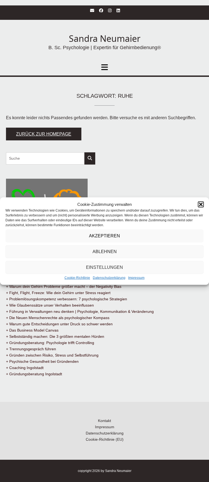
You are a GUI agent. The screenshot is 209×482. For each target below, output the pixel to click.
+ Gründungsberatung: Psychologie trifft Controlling (50, 343)
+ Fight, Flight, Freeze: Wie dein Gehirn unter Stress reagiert (58, 293)
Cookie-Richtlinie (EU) (105, 439)
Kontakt (104, 420)
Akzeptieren (104, 236)
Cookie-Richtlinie (77, 278)
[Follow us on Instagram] (110, 10)
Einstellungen (104, 267)
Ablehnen (105, 251)
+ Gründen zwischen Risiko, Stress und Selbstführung (52, 355)
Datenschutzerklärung (109, 278)
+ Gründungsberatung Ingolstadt (34, 374)
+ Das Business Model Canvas (32, 330)
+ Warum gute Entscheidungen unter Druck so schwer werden (59, 324)
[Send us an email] (92, 10)
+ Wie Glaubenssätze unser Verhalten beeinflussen (50, 305)
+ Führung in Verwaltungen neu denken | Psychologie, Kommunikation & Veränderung (80, 311)
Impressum (136, 278)
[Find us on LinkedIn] (118, 10)
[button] (201, 204)
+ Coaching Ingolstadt (25, 368)
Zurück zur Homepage (43, 134)
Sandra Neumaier (104, 38)
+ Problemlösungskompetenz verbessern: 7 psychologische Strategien (66, 299)
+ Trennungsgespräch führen (31, 349)
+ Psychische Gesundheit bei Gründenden (42, 361)
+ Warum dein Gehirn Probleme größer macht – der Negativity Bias (63, 286)
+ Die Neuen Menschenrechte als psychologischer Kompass (57, 318)
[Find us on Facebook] (101, 10)
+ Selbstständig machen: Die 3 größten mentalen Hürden (55, 336)
